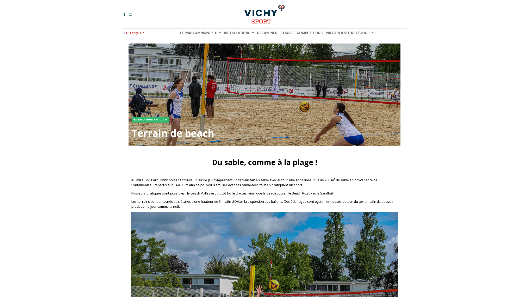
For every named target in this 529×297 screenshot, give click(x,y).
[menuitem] (267, 33)
